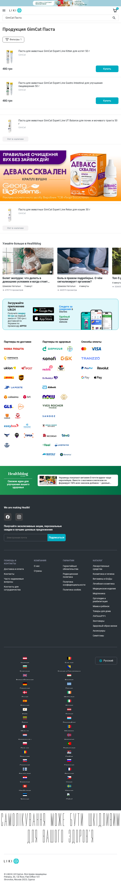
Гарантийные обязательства (70, 567)
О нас (37, 566)
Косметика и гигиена (103, 574)
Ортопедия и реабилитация (100, 600)
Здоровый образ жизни (105, 626)
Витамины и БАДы (102, 579)
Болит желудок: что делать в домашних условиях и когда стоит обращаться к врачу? (25, 279)
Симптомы (98, 635)
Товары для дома (102, 611)
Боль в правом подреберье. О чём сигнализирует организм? (79, 279)
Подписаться (56, 537)
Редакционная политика (70, 575)
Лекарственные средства (101, 567)
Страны (38, 571)
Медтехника (99, 593)
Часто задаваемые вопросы (14, 580)
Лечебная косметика (104, 583)
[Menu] (4, 10)
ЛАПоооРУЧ (99, 616)
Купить (107, 68)
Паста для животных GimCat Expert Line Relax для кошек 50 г (54, 209)
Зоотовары (98, 621)
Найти (114, 17)
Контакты (9, 574)
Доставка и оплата (14, 569)
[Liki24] (11, 861)
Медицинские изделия (104, 588)
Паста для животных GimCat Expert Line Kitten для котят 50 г (54, 51)
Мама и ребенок (101, 606)
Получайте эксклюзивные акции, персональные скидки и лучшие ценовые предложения (33, 528)
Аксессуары (99, 630)
